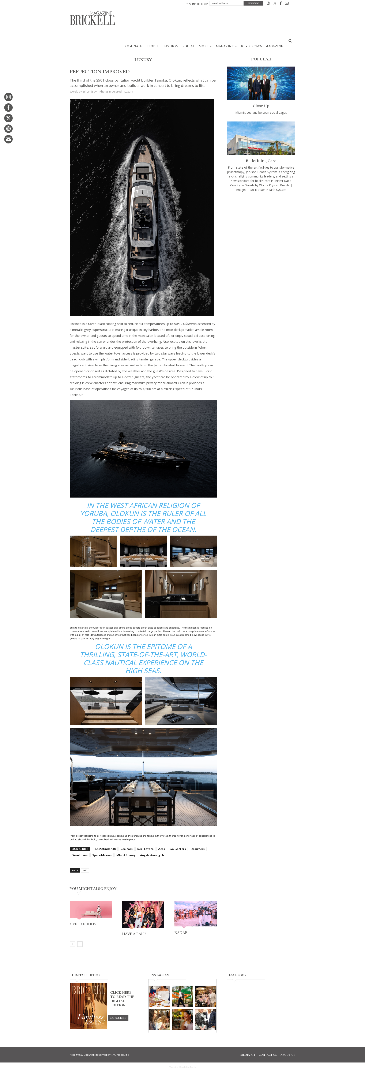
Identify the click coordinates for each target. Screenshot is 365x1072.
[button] (290, 42)
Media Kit (247, 1055)
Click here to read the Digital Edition (122, 998)
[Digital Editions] (88, 1028)
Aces (161, 849)
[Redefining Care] (261, 138)
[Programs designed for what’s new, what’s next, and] (182, 996)
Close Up (261, 106)
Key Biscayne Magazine (262, 46)
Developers (80, 855)
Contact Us (268, 1055)
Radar (181, 932)
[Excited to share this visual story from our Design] (159, 1019)
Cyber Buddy (83, 924)
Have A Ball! (134, 934)
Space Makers (102, 855)
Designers (198, 849)
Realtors (126, 849)
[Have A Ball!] (143, 915)
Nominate (133, 46)
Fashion (170, 46)
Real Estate (145, 849)
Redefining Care (261, 160)
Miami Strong (125, 855)
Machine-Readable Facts (182, 1067)
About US (288, 1055)
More (203, 46)
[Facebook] (281, 4)
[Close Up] (261, 83)
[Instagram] (268, 4)
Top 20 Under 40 (104, 849)
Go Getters (178, 849)
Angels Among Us (152, 855)
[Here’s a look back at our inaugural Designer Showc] (205, 1019)
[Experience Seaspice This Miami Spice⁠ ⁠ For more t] (159, 996)
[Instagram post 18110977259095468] (205, 996)
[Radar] (195, 915)
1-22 (85, 870)
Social (188, 46)
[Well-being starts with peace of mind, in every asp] (182, 1019)
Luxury (128, 91)
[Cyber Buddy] (91, 911)
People (152, 46)
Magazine (225, 46)
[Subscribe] (118, 1018)
